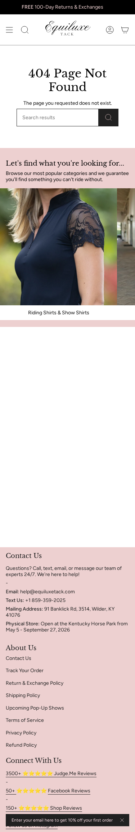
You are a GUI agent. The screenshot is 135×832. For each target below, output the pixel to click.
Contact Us (18, 658)
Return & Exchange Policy (34, 683)
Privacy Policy (21, 733)
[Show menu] (9, 30)
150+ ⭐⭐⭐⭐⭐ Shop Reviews (44, 808)
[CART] (124, 30)
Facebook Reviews (69, 791)
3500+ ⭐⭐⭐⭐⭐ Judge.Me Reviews (51, 773)
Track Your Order (25, 670)
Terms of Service (25, 720)
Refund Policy (21, 745)
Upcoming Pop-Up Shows (35, 708)
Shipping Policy (23, 695)
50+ (11, 791)
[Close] (122, 820)
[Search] (108, 117)
